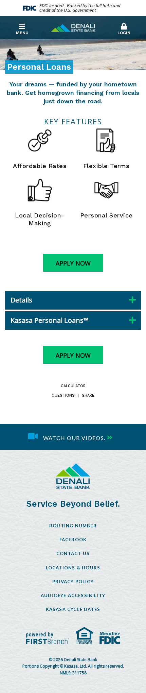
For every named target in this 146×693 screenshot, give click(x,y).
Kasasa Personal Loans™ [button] (50, 320)
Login (123, 32)
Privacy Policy (73, 581)
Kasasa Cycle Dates (73, 609)
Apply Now (73, 263)
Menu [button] (22, 32)
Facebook (73, 539)
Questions (63, 395)
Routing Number (73, 525)
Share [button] (88, 395)
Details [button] (21, 299)
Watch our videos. (74, 437)
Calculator (73, 386)
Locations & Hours (73, 567)
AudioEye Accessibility (73, 595)
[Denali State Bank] (73, 27)
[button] (124, 27)
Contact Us (73, 553)
